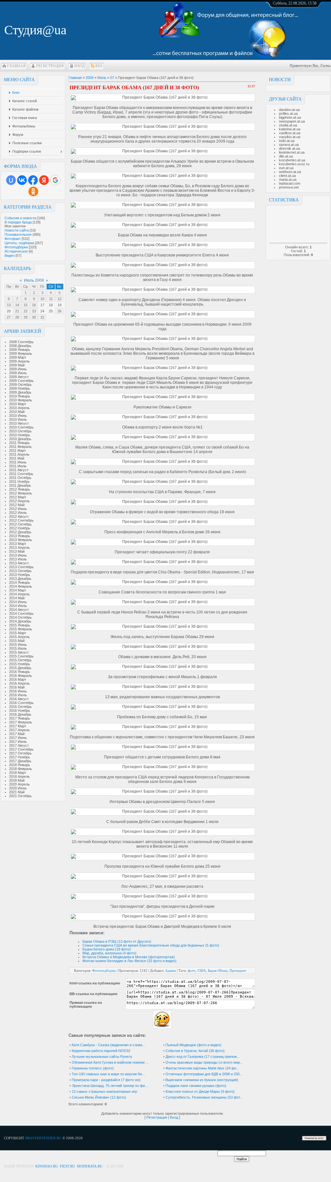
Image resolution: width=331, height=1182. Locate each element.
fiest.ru (67, 1166)
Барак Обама (218, 970)
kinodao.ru (46, 1166)
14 (17, 305)
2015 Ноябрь (19, 664)
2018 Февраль (20, 769)
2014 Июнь (18, 602)
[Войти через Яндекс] (44, 180)
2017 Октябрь (20, 753)
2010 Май (17, 412)
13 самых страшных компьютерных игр (104, 1091)
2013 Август (19, 563)
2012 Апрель (19, 501)
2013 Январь (19, 536)
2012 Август (19, 516)
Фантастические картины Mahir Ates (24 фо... (202, 1068)
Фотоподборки (16, 247)
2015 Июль (18, 648)
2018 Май (17, 780)
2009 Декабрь (20, 392)
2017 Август (19, 745)
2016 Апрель (19, 683)
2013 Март (17, 544)
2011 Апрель (19, 454)
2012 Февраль (20, 493)
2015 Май (17, 641)
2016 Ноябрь (19, 710)
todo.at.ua (286, 141)
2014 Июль (18, 606)
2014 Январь (19, 582)
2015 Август (19, 652)
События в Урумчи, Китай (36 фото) (195, 1051)
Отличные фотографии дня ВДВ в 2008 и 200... (204, 1074)
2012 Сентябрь (21, 520)
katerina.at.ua (289, 129)
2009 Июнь (18, 369)
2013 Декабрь (20, 578)
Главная (16, 66)
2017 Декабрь (20, 761)
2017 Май (17, 734)
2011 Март (17, 450)
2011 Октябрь (20, 478)
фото (192, 970)
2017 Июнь (18, 738)
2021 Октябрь (20, 796)
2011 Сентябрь (21, 474)
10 (42, 299)
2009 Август (19, 377)
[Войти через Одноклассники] (33, 191)
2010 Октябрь (20, 431)
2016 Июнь (18, 691)
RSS (98, 66)
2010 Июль (18, 419)
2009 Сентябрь (21, 381)
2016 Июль (18, 695)
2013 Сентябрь (21, 567)
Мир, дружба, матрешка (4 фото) (109, 953)
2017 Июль (18, 741)
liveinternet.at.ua (291, 152)
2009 (89, 78)
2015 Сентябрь (21, 656)
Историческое (16, 251)
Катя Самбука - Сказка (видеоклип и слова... (108, 1045)
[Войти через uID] (11, 180)
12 (59, 299)
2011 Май (16, 458)
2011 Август (18, 470)
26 (59, 311)
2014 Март (17, 590)
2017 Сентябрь (21, 749)
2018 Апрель (19, 776)
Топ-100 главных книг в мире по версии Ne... (108, 1074)
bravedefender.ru (43, 1138)
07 (112, 78)
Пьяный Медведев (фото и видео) (193, 1045)
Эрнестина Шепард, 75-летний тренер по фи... (110, 1086)
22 (25, 311)
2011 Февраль (20, 447)
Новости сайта (17, 230)
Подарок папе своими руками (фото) (196, 1086)
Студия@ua (35, 30)
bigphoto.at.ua (290, 117)
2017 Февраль (20, 722)
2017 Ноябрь (19, 757)
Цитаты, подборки (19, 243)
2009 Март (17, 357)
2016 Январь (19, 672)
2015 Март (17, 633)
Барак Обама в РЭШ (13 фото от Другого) (116, 941)
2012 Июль (18, 513)
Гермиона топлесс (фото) (93, 1068)
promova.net (289, 187)
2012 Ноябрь (19, 528)
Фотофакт (13, 239)
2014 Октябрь (20, 617)
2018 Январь (19, 765)
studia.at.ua (288, 125)
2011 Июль (18, 466)
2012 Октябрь (20, 524)
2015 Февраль (20, 629)
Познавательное (18, 234)
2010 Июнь (18, 415)
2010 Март (17, 404)
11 (51, 299)
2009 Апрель (19, 361)
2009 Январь (19, 350)
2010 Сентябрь (21, 427)
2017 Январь (19, 718)
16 (34, 305)
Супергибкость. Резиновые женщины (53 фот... (204, 1097)
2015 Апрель (19, 637)
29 (25, 317)
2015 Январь (19, 625)
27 (9, 317)
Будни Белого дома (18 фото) (106, 949)
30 (34, 317)
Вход (79, 66)
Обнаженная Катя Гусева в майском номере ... (110, 1062)
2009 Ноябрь (19, 388)
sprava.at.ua (289, 144)
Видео (10, 255)
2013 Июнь (18, 555)
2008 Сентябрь (21, 342)
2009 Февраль (20, 353)
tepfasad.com (289, 183)
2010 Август (19, 423)
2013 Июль (18, 559)
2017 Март (17, 726)
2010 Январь (19, 396)
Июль (101, 78)
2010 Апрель (19, 408)
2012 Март (17, 497)
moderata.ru (89, 1166)
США (202, 970)
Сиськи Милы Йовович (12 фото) (99, 1097)
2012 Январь (19, 489)
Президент (238, 970)
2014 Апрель (19, 594)
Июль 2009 (34, 280)
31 (42, 317)
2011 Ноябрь (19, 481)
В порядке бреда (18, 222)
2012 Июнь (18, 509)
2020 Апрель (19, 784)
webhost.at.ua (290, 172)
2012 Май (17, 505)
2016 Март (17, 679)
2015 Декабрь (20, 668)
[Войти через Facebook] (33, 180)
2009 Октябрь (20, 384)
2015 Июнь (18, 644)
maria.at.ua (287, 179)
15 (25, 305)
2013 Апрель (19, 547)
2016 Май (17, 687)
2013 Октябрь (20, 571)
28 (17, 317)
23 (34, 311)
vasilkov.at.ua (289, 133)
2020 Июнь (18, 788)
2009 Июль (18, 373)
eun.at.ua (286, 168)
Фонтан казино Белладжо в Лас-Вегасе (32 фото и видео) (129, 961)
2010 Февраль (20, 400)
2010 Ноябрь (19, 435)
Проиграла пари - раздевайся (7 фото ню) (106, 1080)
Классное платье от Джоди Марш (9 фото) (200, 1091)
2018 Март (17, 773)
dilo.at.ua (286, 156)
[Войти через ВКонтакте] (22, 180)
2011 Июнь (18, 462)
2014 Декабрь (20, 621)
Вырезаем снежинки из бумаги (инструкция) (202, 1080)
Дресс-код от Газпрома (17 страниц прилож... (203, 1056)
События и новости (20, 218)
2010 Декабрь (20, 439)
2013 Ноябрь (19, 575)
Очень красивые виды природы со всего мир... (204, 1062)
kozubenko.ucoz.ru (294, 164)
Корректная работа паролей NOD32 (101, 1051)
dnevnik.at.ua (289, 148)
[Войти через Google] (55, 180)
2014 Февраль (20, 586)
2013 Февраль (20, 540)
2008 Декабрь (20, 346)
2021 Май (17, 792)
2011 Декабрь (20, 485)
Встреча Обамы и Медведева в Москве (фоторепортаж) (128, 957)
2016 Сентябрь (21, 703)
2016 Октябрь (20, 707)
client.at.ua (287, 176)
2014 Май (17, 598)
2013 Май (17, 551)
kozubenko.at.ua (292, 160)
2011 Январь (19, 443)
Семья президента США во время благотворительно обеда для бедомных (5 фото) (150, 945)
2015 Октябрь (20, 660)
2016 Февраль (20, 676)
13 (9, 305)
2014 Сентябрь (21, 613)
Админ (170, 970)
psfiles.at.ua (288, 113)
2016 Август (19, 699)
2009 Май (17, 365)
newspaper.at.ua (292, 121)
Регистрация (50, 66)
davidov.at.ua (289, 110)
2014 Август (19, 610)
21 (17, 311)
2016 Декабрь (20, 714)
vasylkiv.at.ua (289, 137)
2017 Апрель (19, 730)
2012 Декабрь (20, 532)
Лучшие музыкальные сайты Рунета (102, 1056)
